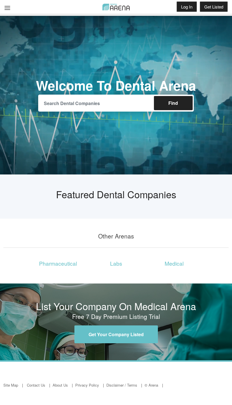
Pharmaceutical (58, 263)
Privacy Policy (87, 385)
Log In (186, 7)
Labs (116, 263)
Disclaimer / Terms (121, 385)
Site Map (10, 385)
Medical (174, 263)
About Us (60, 385)
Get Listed (213, 7)
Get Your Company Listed (116, 334)
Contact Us (36, 385)
